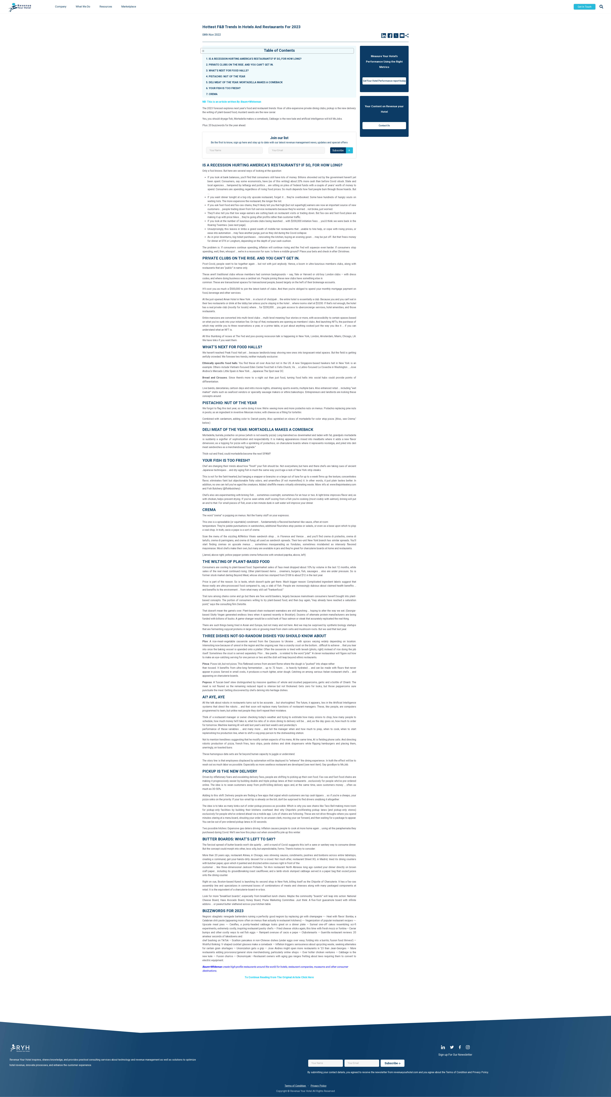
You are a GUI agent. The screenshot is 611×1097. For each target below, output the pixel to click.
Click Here (307, 977)
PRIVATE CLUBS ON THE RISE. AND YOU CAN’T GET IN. (239, 64)
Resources (106, 6)
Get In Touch (584, 6)
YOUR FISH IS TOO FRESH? (223, 88)
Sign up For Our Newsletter (455, 1054)
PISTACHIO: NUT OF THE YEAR (225, 76)
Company (60, 6)
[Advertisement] (279, 989)
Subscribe (338, 150)
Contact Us (384, 125)
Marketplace (128, 6)
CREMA (212, 94)
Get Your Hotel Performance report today (384, 81)
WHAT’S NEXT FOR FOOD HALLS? (227, 70)
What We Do (83, 6)
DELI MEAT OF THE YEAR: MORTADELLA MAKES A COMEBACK (244, 82)
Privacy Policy (319, 1085)
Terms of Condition (295, 1085)
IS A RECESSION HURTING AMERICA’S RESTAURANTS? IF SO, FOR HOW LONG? (254, 58)
